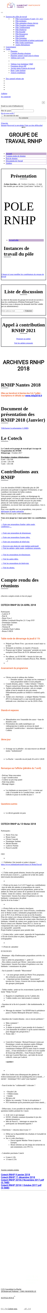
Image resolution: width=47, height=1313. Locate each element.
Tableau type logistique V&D (22, 64)
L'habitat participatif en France (17, 1217)
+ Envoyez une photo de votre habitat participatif (20, 546)
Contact (30, 1251)
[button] (6, 97)
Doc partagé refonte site (15, 79)
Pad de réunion (11, 158)
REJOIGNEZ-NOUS (14, 1248)
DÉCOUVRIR (11, 1198)
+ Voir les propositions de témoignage (16, 555)
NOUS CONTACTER (36, 1248)
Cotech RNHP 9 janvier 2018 (15, 1174)
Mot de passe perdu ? (8, 113)
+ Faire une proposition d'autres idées (15, 537)
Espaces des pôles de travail (16, 17)
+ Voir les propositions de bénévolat (15, 563)
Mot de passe (6, 111)
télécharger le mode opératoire (12, 511)
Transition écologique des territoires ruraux (22, 1236)
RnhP (24, 127)
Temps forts (10, 1240)
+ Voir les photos (8, 568)
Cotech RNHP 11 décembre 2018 (18, 1177)
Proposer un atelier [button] (23, 339)
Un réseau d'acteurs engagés (16, 1204)
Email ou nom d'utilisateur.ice (12, 106)
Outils (8, 49)
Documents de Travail (14, 161)
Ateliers (9, 163)
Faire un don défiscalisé (34, 125)
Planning (14, 51)
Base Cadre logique (18, 70)
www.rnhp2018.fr (33, 395)
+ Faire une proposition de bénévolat (15, 542)
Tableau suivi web (17, 58)
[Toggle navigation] (2, 12)
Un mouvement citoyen (15, 1202)
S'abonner (28, 311)
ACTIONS (10, 1229)
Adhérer (4, 94)
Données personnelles (23, 1296)
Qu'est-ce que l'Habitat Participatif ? (19, 1200)
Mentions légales (7, 1296)
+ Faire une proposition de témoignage (16, 533)
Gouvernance (11, 47)
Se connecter (23, 118)
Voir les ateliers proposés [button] (23, 343)
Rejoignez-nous (12, 1207)
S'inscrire (4, 123)
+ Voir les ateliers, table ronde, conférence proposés (21, 548)
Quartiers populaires (13, 1232)
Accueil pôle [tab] (13, 240)
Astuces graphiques (18, 73)
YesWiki (20, 1309)
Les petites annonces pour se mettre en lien (22, 1219)
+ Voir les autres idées (10, 559)
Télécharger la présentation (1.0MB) (15, 428)
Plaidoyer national (13, 1238)
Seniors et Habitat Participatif (17, 1234)
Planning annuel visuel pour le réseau (25, 56)
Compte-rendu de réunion (16, 156)
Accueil (9, 154)
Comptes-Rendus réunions (21, 53)
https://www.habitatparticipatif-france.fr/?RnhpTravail (21, 864)
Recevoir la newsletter (15, 125)
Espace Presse (32, 1253)
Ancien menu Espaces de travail (23, 68)
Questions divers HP (18, 66)
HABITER (10, 1215)
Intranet (4, 125)
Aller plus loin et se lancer (16, 1221)
